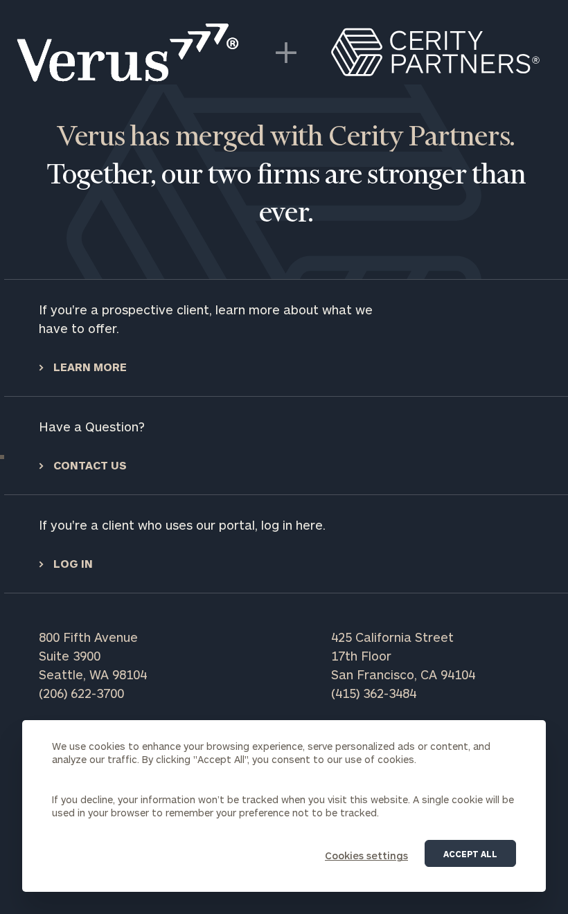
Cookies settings (366, 855)
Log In (72, 563)
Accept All (470, 854)
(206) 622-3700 (81, 693)
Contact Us (89, 465)
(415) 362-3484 (373, 693)
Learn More (89, 366)
